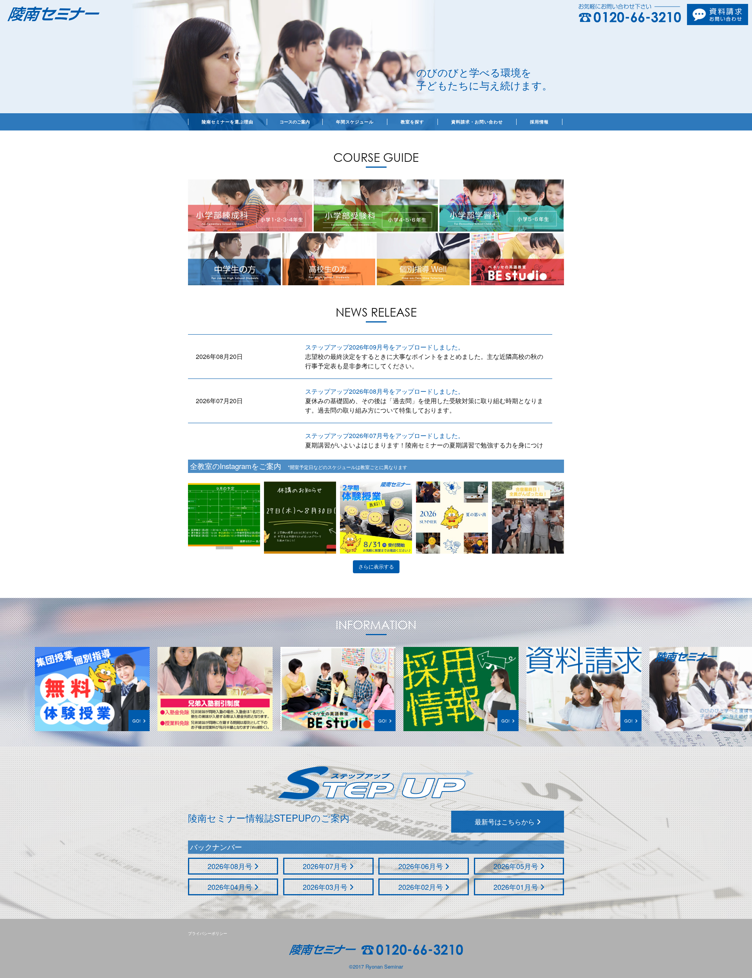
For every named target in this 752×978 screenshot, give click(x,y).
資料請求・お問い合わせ (477, 122)
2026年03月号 (326, 887)
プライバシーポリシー (207, 933)
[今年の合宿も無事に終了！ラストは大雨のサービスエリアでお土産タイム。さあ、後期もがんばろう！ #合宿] (528, 518)
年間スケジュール (355, 122)
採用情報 (539, 122)
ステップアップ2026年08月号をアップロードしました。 (384, 391)
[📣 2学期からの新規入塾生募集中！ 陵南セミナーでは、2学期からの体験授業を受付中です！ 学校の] (376, 518)
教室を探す (412, 122)
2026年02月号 (421, 887)
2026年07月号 (326, 866)
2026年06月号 (421, 866)
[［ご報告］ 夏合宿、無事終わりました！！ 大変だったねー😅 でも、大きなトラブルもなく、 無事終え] (452, 518)
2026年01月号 (517, 887)
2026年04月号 (231, 887)
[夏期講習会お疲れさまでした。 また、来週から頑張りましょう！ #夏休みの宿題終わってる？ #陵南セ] (300, 518)
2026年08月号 (231, 866)
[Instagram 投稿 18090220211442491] (224, 518)
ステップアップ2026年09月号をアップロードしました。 (384, 346)
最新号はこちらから (506, 821)
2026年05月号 (517, 866)
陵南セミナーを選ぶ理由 (227, 122)
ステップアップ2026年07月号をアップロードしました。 (384, 435)
